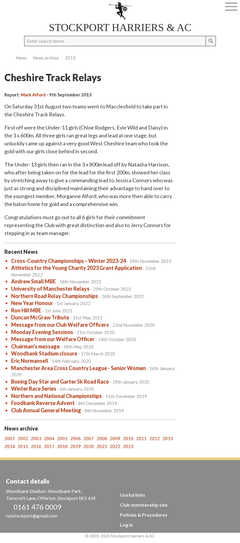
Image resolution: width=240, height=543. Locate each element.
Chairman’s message (35, 346)
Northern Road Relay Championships (54, 296)
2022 (115, 446)
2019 (75, 446)
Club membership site (143, 505)
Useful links (132, 495)
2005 (62, 438)
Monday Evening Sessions (42, 332)
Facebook (7, 8)
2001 (9, 438)
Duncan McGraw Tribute (40, 317)
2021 (102, 446)
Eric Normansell (29, 361)
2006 (75, 438)
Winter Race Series (33, 388)
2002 (23, 438)
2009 (115, 438)
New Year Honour (32, 303)
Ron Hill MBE (26, 310)
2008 (102, 438)
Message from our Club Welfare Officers (60, 324)
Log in (126, 524)
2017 (49, 446)
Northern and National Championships (56, 396)
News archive (46, 57)
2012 (154, 438)
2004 (49, 438)
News (21, 57)
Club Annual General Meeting (46, 410)
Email (25, 8)
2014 (9, 446)
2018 (62, 446)
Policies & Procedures (143, 515)
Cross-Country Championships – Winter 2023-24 (68, 261)
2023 (128, 446)
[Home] (120, 11)
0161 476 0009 (37, 507)
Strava (16, 8)
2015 (23, 446)
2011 (141, 438)
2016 (36, 446)
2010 (128, 438)
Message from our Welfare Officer (53, 339)
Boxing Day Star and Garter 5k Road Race (60, 381)
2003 (36, 438)
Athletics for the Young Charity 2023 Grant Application (76, 268)
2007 (88, 438)
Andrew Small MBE (33, 281)
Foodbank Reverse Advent (43, 403)
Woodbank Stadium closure (44, 353)
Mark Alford (33, 94)
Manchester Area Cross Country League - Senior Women (78, 368)
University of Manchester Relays (50, 288)
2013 (70, 57)
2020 (88, 446)
